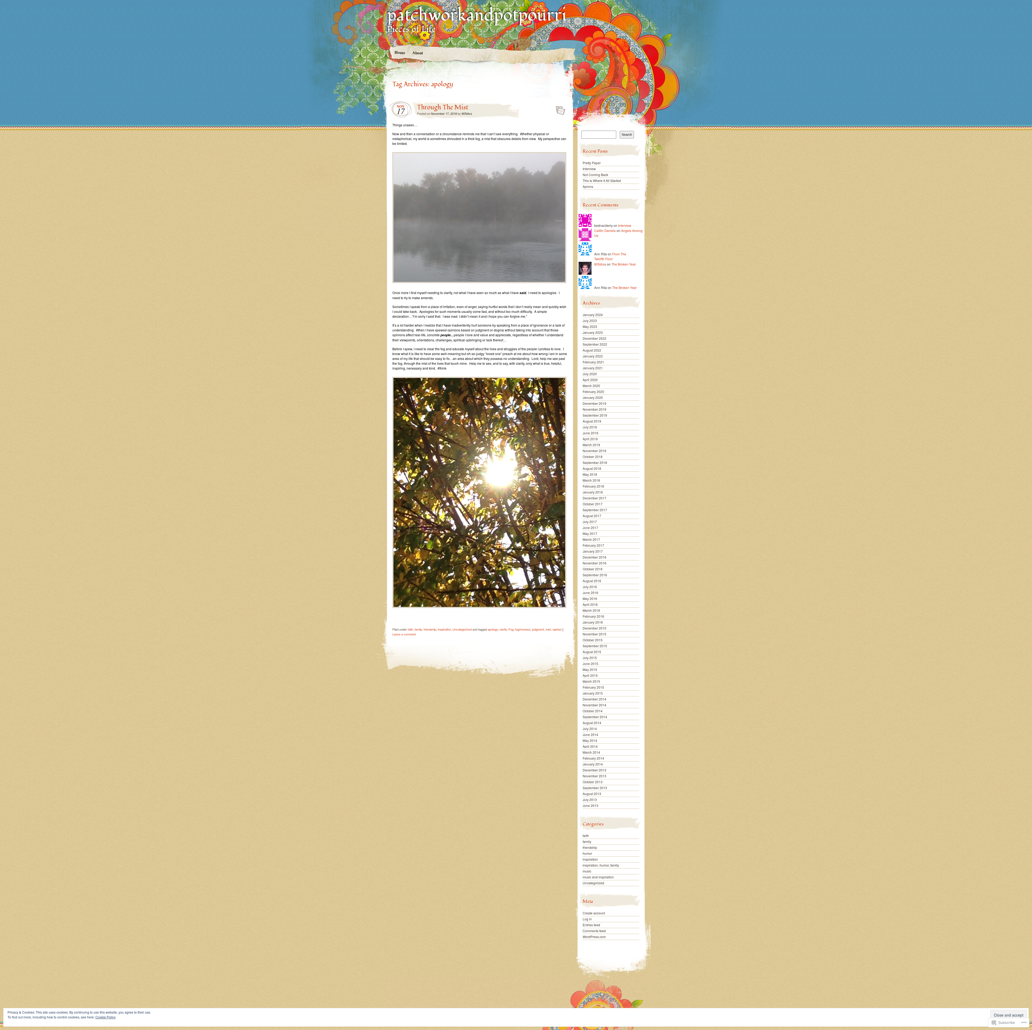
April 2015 (590, 675)
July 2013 (590, 799)
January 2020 (593, 397)
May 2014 (590, 740)
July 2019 (590, 427)
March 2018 (591, 480)
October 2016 (593, 569)
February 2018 (593, 486)
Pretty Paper (592, 162)
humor (587, 853)
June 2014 (590, 734)
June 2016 (590, 592)
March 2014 (591, 752)
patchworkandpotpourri (477, 15)
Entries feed (591, 924)
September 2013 (595, 787)
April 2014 (590, 746)
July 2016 (590, 586)
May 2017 (590, 533)
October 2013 (593, 781)
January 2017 (593, 551)
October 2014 (593, 711)
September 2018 (595, 462)
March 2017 (591, 539)
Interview (589, 168)
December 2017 (594, 498)
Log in (587, 919)
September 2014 (595, 716)
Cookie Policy (105, 1017)
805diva (467, 113)
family (418, 629)
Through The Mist (442, 107)
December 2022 (594, 338)
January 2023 (593, 332)
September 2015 (595, 645)
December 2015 (594, 628)
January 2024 (593, 314)
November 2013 (594, 776)
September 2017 (595, 509)
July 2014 (590, 728)
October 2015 (593, 640)
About (417, 52)
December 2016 (594, 557)
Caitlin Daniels (605, 230)
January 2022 (593, 356)
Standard (559, 109)
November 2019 (594, 409)
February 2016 (593, 616)
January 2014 (593, 764)
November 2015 (594, 634)
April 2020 (590, 379)
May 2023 (590, 326)
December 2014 (594, 699)
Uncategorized (462, 629)
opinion (557, 629)
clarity (503, 629)
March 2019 (591, 444)
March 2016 (591, 610)
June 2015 (590, 663)
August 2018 (592, 468)
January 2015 (593, 693)
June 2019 (590, 433)
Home (399, 52)
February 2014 (593, 758)
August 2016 (592, 580)
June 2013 (590, 805)
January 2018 (593, 492)
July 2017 (590, 521)
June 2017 (590, 527)
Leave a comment (404, 634)
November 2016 (594, 563)
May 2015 (590, 669)
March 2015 (591, 681)
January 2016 (593, 622)
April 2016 (590, 604)
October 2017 (593, 504)
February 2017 (593, 545)
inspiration (444, 629)
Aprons (588, 186)
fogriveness (523, 629)
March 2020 (591, 385)
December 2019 (594, 403)
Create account (594, 913)
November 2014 (594, 705)
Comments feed (594, 930)
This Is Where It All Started (602, 180)
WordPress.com (594, 936)
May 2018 (590, 474)
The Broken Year (623, 264)
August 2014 (592, 722)
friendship (430, 629)
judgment (538, 629)
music (587, 871)
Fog (511, 629)
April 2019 (590, 439)
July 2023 (590, 320)
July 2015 (590, 657)
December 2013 (594, 770)
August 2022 (592, 350)
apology (493, 629)
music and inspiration (598, 877)
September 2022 (595, 344)
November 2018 (594, 450)
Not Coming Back (595, 174)
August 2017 (592, 515)
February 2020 (593, 391)
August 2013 (592, 793)
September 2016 (595, 575)
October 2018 (593, 456)
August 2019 (592, 421)
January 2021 (593, 368)
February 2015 (593, 687)
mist (548, 629)
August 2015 (592, 651)
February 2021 (593, 362)
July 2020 (590, 373)
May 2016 (590, 598)
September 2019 (595, 415)
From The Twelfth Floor (610, 256)
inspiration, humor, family (601, 865)
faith (410, 629)
